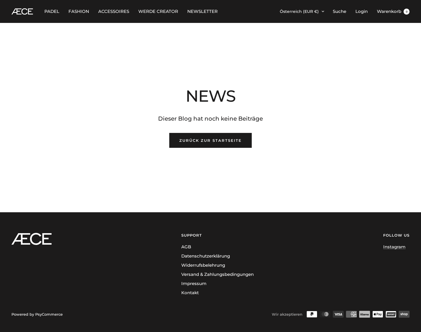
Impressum (193, 283)
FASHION (78, 11)
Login (361, 11)
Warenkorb (392, 11)
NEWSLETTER (202, 11)
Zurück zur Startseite (210, 140)
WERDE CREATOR (158, 11)
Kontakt (190, 292)
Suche (339, 11)
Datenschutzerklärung (205, 256)
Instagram (394, 247)
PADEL (51, 11)
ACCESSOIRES (113, 11)
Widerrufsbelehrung (203, 265)
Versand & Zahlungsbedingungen (217, 274)
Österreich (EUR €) (299, 11)
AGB (186, 247)
